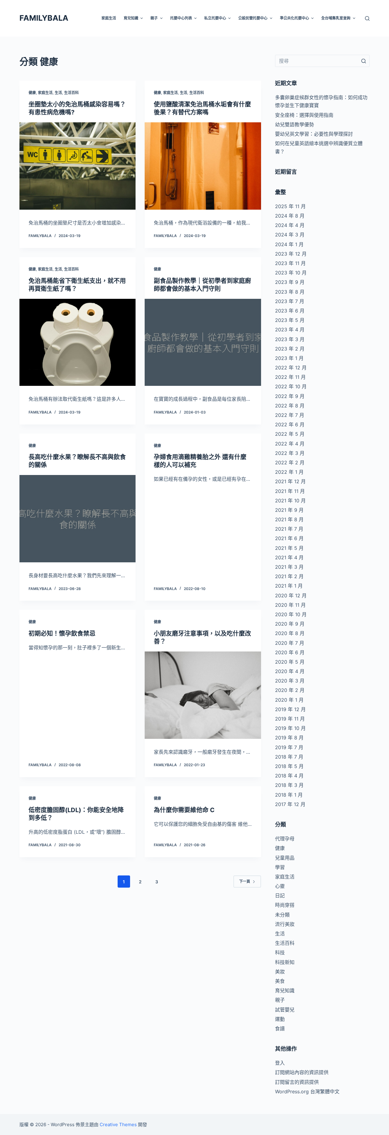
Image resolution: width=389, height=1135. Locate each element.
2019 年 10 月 (290, 728)
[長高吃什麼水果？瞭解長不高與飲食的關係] (77, 518)
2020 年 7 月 (289, 643)
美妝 (280, 972)
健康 (32, 92)
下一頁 (244, 881)
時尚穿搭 (284, 905)
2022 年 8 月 (290, 406)
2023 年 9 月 (290, 282)
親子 (280, 1000)
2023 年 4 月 (290, 330)
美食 (280, 981)
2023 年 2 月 (290, 349)
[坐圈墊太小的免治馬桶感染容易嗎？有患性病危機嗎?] (77, 166)
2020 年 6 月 (290, 652)
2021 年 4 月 (289, 557)
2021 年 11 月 (290, 491)
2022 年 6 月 (290, 424)
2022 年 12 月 (291, 368)
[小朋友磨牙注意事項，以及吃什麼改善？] (203, 695)
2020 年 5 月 (290, 662)
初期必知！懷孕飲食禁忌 (62, 633)
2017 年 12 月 (290, 804)
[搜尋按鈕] (363, 61)
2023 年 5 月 (290, 320)
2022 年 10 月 (291, 386)
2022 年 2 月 (290, 462)
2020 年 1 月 (289, 700)
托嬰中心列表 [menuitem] (181, 18)
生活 (58, 92)
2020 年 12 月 (291, 595)
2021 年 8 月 (289, 519)
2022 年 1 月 (289, 472)
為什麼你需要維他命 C (184, 810)
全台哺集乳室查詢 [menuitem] (335, 18)
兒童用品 (284, 858)
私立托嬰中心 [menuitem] (215, 18)
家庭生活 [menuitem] (109, 18)
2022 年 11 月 (290, 377)
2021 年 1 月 (289, 586)
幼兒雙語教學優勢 (294, 124)
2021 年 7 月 (289, 529)
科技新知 (284, 962)
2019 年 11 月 (290, 719)
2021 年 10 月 (290, 501)
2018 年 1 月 (289, 795)
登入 (280, 1063)
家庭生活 (45, 92)
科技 (280, 952)
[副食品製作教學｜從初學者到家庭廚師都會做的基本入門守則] (203, 342)
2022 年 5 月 (290, 434)
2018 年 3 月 (289, 785)
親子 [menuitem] (154, 18)
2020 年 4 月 (290, 671)
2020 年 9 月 (290, 624)
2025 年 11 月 (290, 206)
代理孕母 (284, 839)
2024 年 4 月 (290, 225)
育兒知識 (284, 990)
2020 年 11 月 (290, 605)
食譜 (280, 1028)
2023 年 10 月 (291, 273)
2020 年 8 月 (290, 633)
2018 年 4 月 (289, 776)
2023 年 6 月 (290, 311)
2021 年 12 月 (290, 481)
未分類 (282, 915)
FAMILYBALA (43, 18)
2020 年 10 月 (291, 614)
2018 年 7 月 (289, 757)
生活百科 (71, 92)
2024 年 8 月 (290, 216)
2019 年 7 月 (289, 747)
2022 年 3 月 (290, 453)
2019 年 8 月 (289, 738)
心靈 (280, 886)
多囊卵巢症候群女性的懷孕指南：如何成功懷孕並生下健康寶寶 (321, 101)
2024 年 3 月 (290, 235)
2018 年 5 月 (289, 766)
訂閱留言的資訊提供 (297, 1082)
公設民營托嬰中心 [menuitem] (252, 18)
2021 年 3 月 (289, 567)
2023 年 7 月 (289, 301)
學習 (280, 867)
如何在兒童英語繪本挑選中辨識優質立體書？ (319, 147)
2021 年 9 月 (289, 510)
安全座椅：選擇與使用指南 (304, 115)
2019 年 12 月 (290, 709)
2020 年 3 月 (290, 681)
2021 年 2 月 (289, 576)
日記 (280, 895)
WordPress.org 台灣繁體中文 (307, 1091)
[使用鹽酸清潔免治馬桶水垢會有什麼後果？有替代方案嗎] (203, 166)
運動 (280, 1019)
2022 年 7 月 (289, 415)
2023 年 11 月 (290, 263)
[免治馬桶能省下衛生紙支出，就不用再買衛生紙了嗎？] (77, 342)
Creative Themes (118, 1124)
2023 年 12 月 (291, 254)
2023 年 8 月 (290, 292)
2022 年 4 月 (290, 444)
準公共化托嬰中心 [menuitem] (294, 18)
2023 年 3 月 (290, 339)
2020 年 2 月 (290, 690)
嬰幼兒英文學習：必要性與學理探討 (314, 134)
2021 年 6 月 (289, 538)
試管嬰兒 (284, 1010)
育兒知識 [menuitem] (131, 18)
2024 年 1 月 (289, 244)
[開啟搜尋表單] (367, 18)
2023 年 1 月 (289, 358)
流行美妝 (284, 924)
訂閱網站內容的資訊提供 (302, 1072)
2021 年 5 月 (289, 548)
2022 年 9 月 (290, 396)
